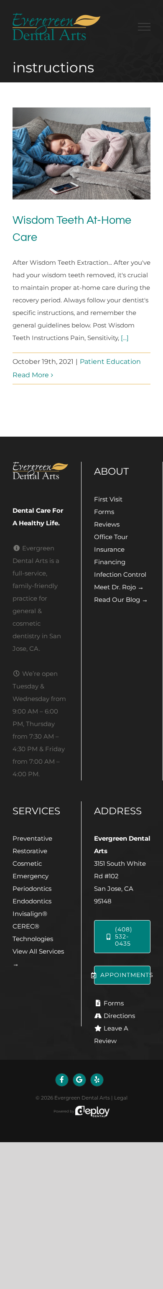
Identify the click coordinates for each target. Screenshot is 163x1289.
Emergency (30, 876)
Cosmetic (27, 863)
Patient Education (110, 362)
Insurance (109, 549)
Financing (109, 562)
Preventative (32, 838)
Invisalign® (30, 914)
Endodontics (32, 901)
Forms (104, 512)
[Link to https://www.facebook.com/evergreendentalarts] (62, 1080)
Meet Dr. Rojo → (119, 587)
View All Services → (38, 957)
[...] (125, 338)
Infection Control (120, 574)
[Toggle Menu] (144, 27)
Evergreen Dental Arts (82, 1098)
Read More (31, 375)
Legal (120, 1098)
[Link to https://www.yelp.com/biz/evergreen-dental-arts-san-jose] (97, 1080)
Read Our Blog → (121, 600)
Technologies (33, 939)
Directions (119, 1016)
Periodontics (32, 889)
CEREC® (26, 926)
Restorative (30, 851)
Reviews (107, 524)
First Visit (108, 499)
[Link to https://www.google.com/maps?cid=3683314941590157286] (79, 1080)
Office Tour (111, 537)
